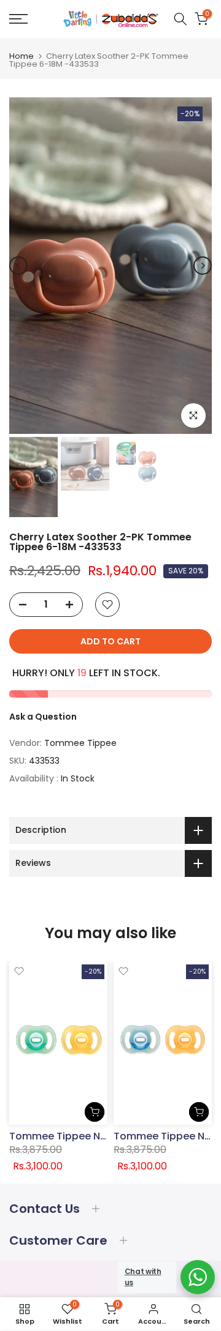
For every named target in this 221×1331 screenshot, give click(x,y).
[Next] (202, 265)
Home (21, 56)
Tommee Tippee (80, 743)
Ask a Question (43, 716)
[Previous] (18, 265)
